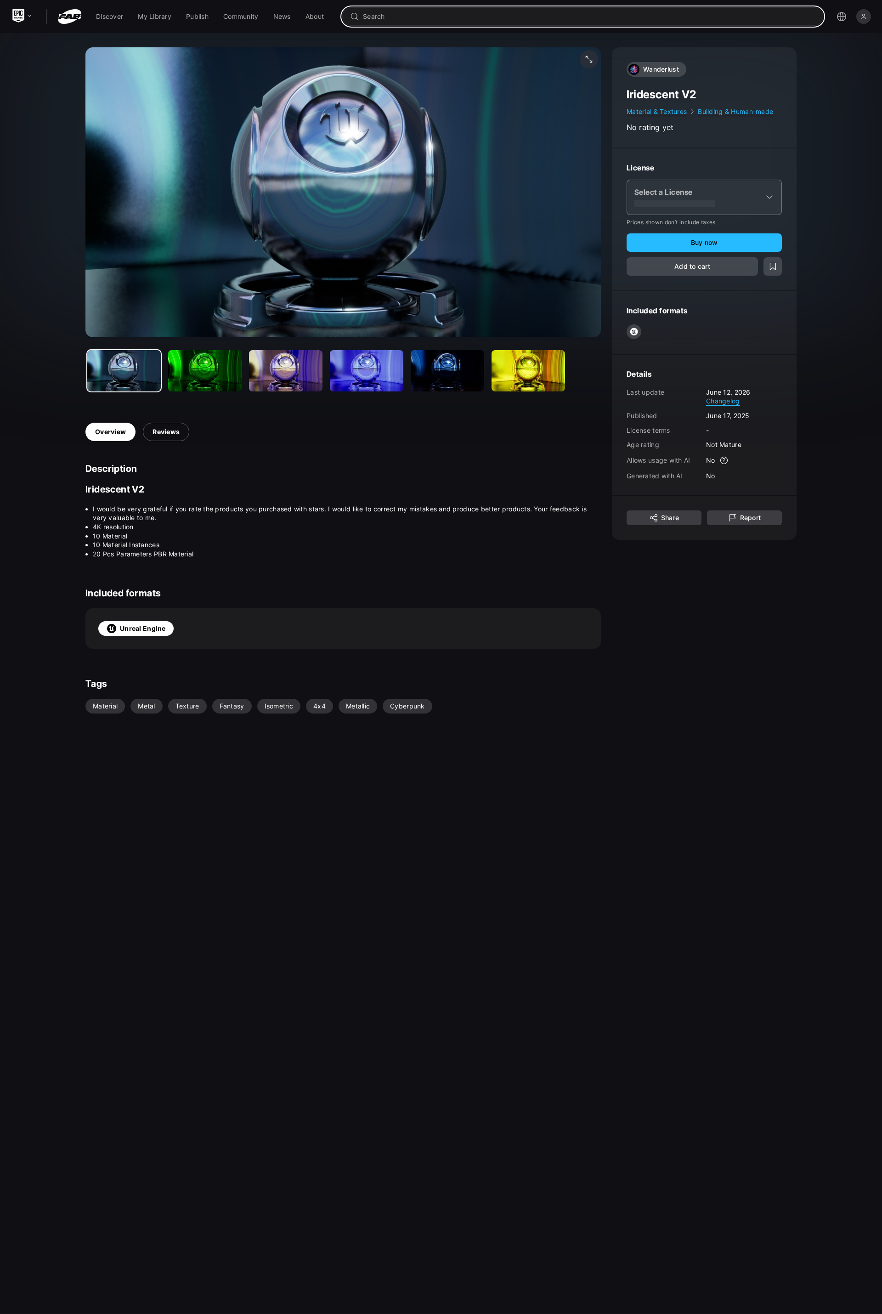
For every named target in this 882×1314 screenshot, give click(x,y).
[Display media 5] (528, 370)
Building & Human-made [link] (735, 111)
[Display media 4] (447, 370)
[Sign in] (863, 16)
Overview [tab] (110, 432)
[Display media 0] (124, 370)
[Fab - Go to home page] (69, 16)
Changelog (723, 401)
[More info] (724, 460)
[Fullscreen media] (589, 59)
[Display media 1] (205, 370)
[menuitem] (109, 16)
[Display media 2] (285, 370)
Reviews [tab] (166, 432)
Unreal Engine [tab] (143, 628)
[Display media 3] (366, 370)
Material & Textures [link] (657, 111)
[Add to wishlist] (772, 266)
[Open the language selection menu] (841, 16)
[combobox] (589, 16)
